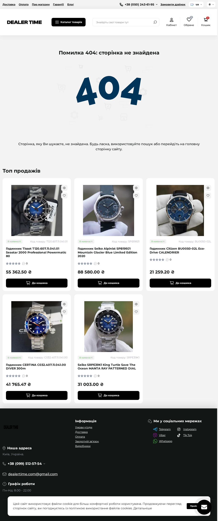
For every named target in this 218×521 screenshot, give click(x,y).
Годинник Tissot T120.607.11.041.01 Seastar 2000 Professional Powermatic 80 (36, 252)
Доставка (9, 4)
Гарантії (58, 4)
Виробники (82, 446)
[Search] (155, 22)
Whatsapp (165, 441)
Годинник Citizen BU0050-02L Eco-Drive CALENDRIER (177, 250)
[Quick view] (64, 188)
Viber (162, 435)
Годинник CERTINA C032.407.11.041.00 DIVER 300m (36, 367)
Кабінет (171, 25)
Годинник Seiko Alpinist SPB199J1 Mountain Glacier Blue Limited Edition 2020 (107, 252)
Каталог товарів (71, 22)
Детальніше (158, 508)
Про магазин (41, 4)
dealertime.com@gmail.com (33, 474)
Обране (189, 21)
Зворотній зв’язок (87, 441)
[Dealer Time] (24, 22)
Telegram (165, 429)
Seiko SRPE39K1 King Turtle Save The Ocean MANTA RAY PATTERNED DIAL (107, 367)
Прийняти (192, 506)
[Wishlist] (64, 196)
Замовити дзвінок (173, 4)
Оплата (24, 4)
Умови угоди (83, 427)
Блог (70, 4)
